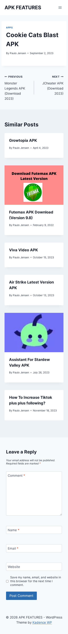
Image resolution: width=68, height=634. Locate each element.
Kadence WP (42, 622)
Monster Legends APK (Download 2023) (15, 87)
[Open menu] (59, 7)
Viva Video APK (23, 250)
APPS (9, 27)
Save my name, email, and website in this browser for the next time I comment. (35, 581)
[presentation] (34, 185)
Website (14, 567)
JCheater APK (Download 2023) (52, 85)
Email (13, 548)
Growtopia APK (23, 140)
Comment (16, 475)
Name (13, 530)
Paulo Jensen (18, 53)
